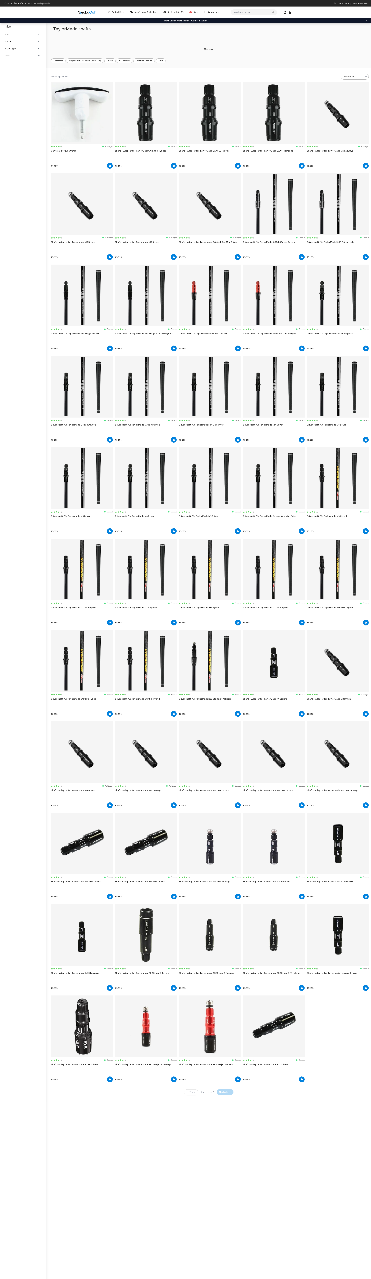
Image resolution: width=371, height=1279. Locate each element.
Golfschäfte (58, 61)
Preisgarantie (43, 3)
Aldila (160, 61)
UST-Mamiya (124, 61)
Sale (195, 12)
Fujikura (110, 61)
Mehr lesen (208, 49)
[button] (22, 34)
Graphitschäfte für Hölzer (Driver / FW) (85, 61)
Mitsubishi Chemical (144, 61)
